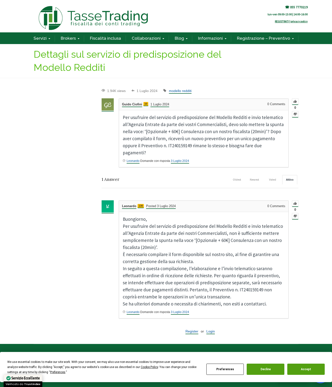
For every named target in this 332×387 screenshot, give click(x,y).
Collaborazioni (146, 38)
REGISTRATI (282, 21)
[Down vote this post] (295, 114)
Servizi (40, 38)
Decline (266, 369)
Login (210, 331)
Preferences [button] (57, 372)
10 (145, 103)
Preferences (225, 369)
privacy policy (299, 21)
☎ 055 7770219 (296, 7)
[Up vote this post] (295, 101)
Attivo (289, 179)
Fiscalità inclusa (105, 38)
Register (191, 331)
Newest (254, 179)
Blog (179, 38)
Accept (306, 369)
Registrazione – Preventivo (263, 38)
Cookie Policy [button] (149, 367)
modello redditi (180, 91)
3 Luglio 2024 (180, 161)
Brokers (68, 38)
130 (141, 205)
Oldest (237, 179)
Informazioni (210, 38)
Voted (272, 179)
